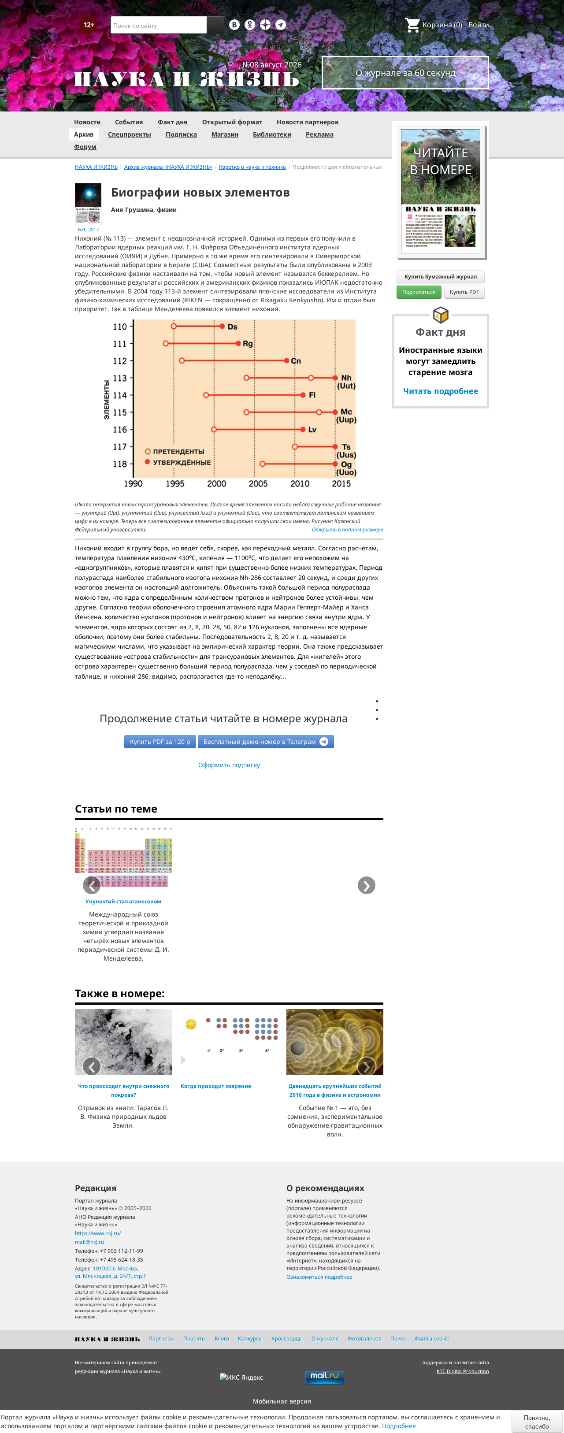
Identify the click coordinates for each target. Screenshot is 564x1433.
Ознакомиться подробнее (319, 1277)
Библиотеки (272, 134)
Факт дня (173, 122)
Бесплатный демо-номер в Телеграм (261, 741)
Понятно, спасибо (537, 1421)
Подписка (181, 134)
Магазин (225, 134)
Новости (87, 122)
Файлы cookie (432, 1338)
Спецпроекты (129, 134)
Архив (83, 134)
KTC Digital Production (463, 1371)
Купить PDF (464, 292)
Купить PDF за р (160, 741)
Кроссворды (287, 1338)
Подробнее (399, 1426)
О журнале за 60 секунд (406, 72)
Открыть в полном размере (347, 529)
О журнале (325, 1338)
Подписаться (419, 292)
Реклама (320, 134)
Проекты (194, 1338)
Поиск (398, 1338)
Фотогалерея (365, 1338)
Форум (85, 146)
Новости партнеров (307, 122)
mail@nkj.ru (89, 1242)
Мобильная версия (282, 1401)
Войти (478, 25)
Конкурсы (250, 1338)
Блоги (222, 1338)
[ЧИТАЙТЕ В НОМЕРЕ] (441, 103)
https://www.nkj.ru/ (98, 1233)
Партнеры (161, 1338)
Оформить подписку (229, 765)
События (129, 122)
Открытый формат (232, 122)
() (442, 25)
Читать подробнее (441, 390)
